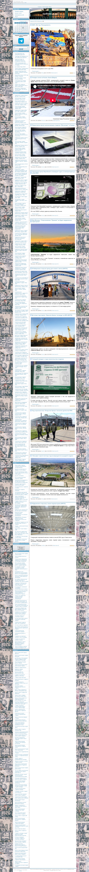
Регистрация (45, 6)
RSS (25, 2)
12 (24, 26)
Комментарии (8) (55, 451)
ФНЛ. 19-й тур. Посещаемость (41, 25)
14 (15, 27)
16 (19, 27)
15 (17, 27)
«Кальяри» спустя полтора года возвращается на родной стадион (52, 456)
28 (15, 31)
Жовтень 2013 (23, 21)
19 (24, 27)
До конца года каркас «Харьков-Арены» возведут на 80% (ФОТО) (52, 315)
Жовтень (40, 21)
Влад (43, 72)
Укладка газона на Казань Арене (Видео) (44, 77)
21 (15, 29)
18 (23, 27)
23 (19, 29)
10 (21, 26)
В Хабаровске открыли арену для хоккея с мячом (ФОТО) (50, 268)
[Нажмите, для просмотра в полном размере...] (53, 252)
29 (17, 31)
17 (21, 27)
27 (26, 29)
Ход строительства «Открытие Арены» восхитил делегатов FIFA (52, 410)
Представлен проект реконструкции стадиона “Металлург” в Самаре (53, 125)
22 (17, 29)
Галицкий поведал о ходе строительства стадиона (48, 359)
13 (26, 26)
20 (26, 27)
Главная (39, 6)
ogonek (43, 451)
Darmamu (43, 120)
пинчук (43, 215)
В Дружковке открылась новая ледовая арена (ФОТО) (49, 503)
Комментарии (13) (56, 120)
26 (24, 29)
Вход (50, 6)
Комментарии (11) (55, 310)
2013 (36, 21)
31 (21, 31)
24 (21, 29)
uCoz (20, 870)
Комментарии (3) (54, 72)
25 (23, 29)
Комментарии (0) (55, 215)
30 (19, 31)
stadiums (43, 545)
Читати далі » (35, 71)
